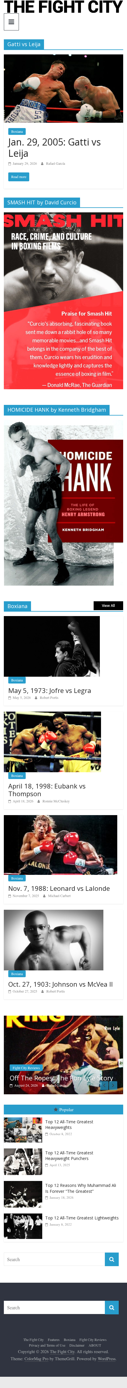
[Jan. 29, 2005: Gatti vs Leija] (63, 58)
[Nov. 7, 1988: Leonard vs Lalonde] (60, 818)
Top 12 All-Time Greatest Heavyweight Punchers (69, 1155)
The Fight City (33, 1339)
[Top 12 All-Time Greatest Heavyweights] (24, 1117)
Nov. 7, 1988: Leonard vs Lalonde (59, 888)
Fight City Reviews (21, 1067)
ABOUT (95, 1345)
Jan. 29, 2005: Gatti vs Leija (54, 147)
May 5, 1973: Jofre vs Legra (49, 690)
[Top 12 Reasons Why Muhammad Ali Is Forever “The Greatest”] (24, 1181)
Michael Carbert (59, 895)
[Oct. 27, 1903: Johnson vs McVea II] (53, 913)
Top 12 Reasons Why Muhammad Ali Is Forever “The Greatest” (80, 1188)
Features (54, 1339)
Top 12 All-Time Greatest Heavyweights (69, 1124)
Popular (66, 1109)
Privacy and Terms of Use (47, 1345)
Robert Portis (49, 697)
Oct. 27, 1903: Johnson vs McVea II (60, 984)
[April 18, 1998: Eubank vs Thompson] (52, 715)
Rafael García (55, 163)
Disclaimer (76, 1345)
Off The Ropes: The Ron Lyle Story (57, 1077)
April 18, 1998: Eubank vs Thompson (47, 789)
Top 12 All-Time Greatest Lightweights (82, 1218)
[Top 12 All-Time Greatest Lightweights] (24, 1213)
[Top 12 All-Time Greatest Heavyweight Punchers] (24, 1148)
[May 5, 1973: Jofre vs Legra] (52, 619)
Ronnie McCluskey (56, 801)
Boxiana (17, 131)
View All (108, 605)
